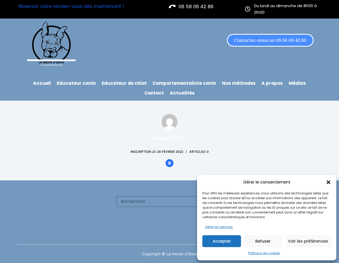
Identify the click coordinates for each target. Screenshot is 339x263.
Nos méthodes (239, 83)
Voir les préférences (308, 241)
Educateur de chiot (124, 83)
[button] (328, 182)
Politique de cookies (264, 253)
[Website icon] (169, 163)
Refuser (263, 241)
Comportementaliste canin (184, 83)
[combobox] (164, 201)
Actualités (182, 93)
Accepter (222, 241)
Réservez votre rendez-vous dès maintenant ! (71, 6)
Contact (154, 93)
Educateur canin (76, 83)
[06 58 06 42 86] (172, 6)
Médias (297, 83)
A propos (272, 83)
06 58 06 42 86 (196, 6)
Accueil (42, 83)
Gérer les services (219, 227)
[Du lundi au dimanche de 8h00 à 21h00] (248, 9)
